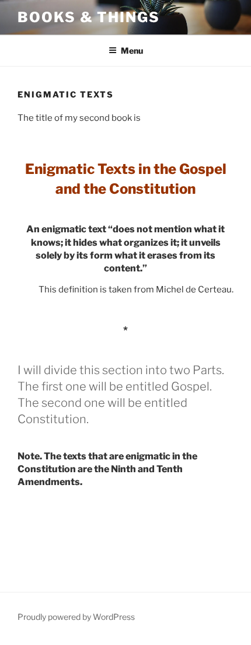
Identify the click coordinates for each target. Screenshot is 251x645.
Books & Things (89, 17)
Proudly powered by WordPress (76, 617)
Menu (132, 50)
